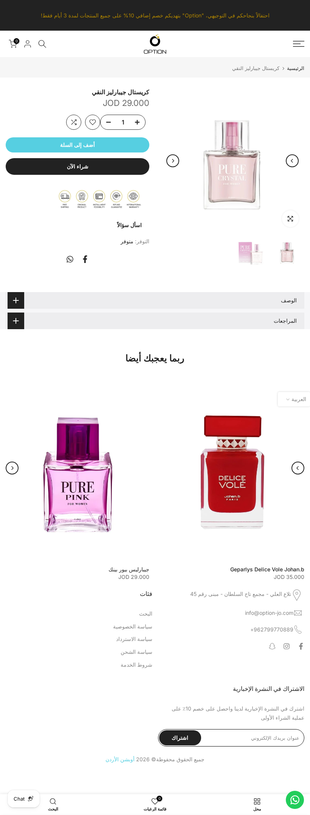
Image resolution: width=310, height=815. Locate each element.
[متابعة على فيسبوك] (301, 646)
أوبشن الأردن (120, 759)
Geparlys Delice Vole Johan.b (267, 569)
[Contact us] (295, 800)
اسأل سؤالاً (129, 225)
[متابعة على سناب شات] (272, 646)
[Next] (292, 160)
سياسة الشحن (136, 652)
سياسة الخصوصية (132, 626)
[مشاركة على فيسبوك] (85, 259)
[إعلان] (155, 15)
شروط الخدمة (136, 664)
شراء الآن (77, 166)
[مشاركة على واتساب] (70, 259)
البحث (145, 613)
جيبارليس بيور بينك (128, 569)
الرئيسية (295, 68)
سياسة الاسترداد (134, 639)
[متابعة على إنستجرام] (286, 646)
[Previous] (172, 160)
